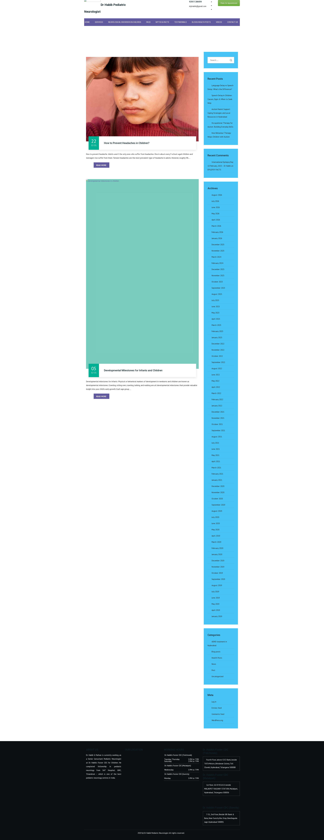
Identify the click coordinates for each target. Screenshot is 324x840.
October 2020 (217, 498)
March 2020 (216, 542)
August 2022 (217, 368)
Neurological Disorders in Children (124, 22)
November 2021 (218, 418)
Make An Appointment (229, 3)
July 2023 (215, 300)
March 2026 (216, 226)
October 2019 (217, 573)
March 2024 (216, 257)
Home (87, 22)
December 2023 (218, 269)
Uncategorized (217, 676)
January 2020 (217, 554)
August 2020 (217, 511)
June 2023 (216, 306)
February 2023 (217, 331)
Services (99, 22)
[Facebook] (214, 2)
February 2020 (217, 548)
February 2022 (217, 399)
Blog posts (216, 651)
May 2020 (215, 529)
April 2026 (216, 220)
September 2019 (218, 579)
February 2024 (217, 263)
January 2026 (217, 238)
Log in (214, 702)
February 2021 (217, 474)
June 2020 (216, 523)
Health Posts (217, 658)
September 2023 (218, 288)
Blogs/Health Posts (201, 22)
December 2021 (218, 412)
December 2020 (218, 486)
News (214, 664)
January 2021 (217, 480)
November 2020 (218, 492)
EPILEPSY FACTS (214, 169)
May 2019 (215, 604)
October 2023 (217, 282)
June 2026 (216, 207)
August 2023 (217, 294)
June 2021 (216, 449)
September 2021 (218, 430)
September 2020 (218, 505)
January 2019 (217, 616)
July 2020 (215, 517)
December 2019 (218, 560)
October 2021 (217, 424)
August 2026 (217, 195)
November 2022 (218, 350)
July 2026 (215, 201)
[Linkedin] (214, 9)
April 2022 (216, 387)
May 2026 (215, 213)
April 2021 (216, 461)
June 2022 (216, 374)
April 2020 (216, 536)
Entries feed (217, 708)
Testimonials (180, 22)
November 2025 (218, 251)
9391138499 (195, 1)
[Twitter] (214, 5)
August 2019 (217, 585)
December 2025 (218, 244)
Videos (219, 22)
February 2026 (217, 232)
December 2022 (218, 343)
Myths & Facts (162, 22)
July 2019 (215, 591)
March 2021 (216, 467)
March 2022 (216, 393)
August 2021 (217, 436)
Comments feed (218, 714)
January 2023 (217, 337)
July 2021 (215, 443)
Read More (101, 165)
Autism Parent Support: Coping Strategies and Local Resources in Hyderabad (219, 113)
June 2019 (216, 598)
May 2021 (215, 455)
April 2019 (216, 610)
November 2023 (218, 275)
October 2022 (217, 356)
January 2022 (217, 405)
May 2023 (215, 312)
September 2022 (218, 362)
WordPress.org (217, 720)
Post (213, 670)
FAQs (148, 22)
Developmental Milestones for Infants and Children (133, 370)
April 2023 (216, 319)
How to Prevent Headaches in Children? (126, 143)
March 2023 (216, 325)
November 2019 (218, 567)
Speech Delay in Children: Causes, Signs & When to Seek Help (220, 99)
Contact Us (232, 22)
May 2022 (215, 381)
